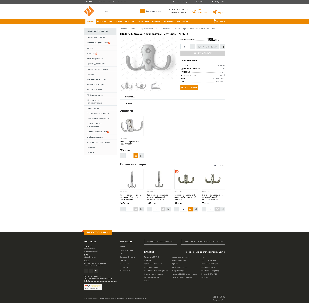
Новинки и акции (104, 21)
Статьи (123, 260)
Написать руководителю (92, 276)
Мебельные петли (95, 90)
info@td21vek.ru (200, 2)
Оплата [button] (128, 103)
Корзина (221, 12)
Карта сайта (125, 270)
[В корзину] (135, 155)
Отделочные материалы (98, 118)
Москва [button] (89, 2)
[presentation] (124, 58)
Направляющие (94, 108)
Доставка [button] (130, 97)
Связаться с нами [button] (177, 12)
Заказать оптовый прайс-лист (161, 242)
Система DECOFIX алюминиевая (95, 124)
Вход (199, 10)
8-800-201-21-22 (178, 9)
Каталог (90, 21)
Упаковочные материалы (98, 142)
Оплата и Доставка (140, 21)
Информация (182, 21)
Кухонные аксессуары (96, 79)
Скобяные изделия (95, 137)
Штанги (90, 152)
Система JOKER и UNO (97, 132)
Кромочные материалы (97, 69)
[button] (194, 12)
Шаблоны (91, 147)
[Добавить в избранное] (222, 46)
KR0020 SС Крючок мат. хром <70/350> (130, 142)
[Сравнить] (192, 46)
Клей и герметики (95, 58)
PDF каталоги (121, 2)
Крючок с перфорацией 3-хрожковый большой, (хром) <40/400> (131, 197)
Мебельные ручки (95, 95)
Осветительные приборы (98, 113)
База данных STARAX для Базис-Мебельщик (203, 242)
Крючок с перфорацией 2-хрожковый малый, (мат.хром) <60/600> (212, 197)
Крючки (90, 74)
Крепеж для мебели (96, 64)
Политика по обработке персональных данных (98, 279)
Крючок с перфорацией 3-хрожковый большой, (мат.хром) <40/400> (158, 197)
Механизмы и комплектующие (94, 101)
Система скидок (122, 21)
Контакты (156, 21)
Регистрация (202, 12)
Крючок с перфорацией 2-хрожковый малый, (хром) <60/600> (185, 197)
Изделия (91, 53)
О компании (169, 21)
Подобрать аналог (189, 88)
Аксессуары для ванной (97, 43)
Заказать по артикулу (154, 11)
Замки (90, 48)
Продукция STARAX (96, 37)
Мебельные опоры (95, 84)
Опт (121, 253)
